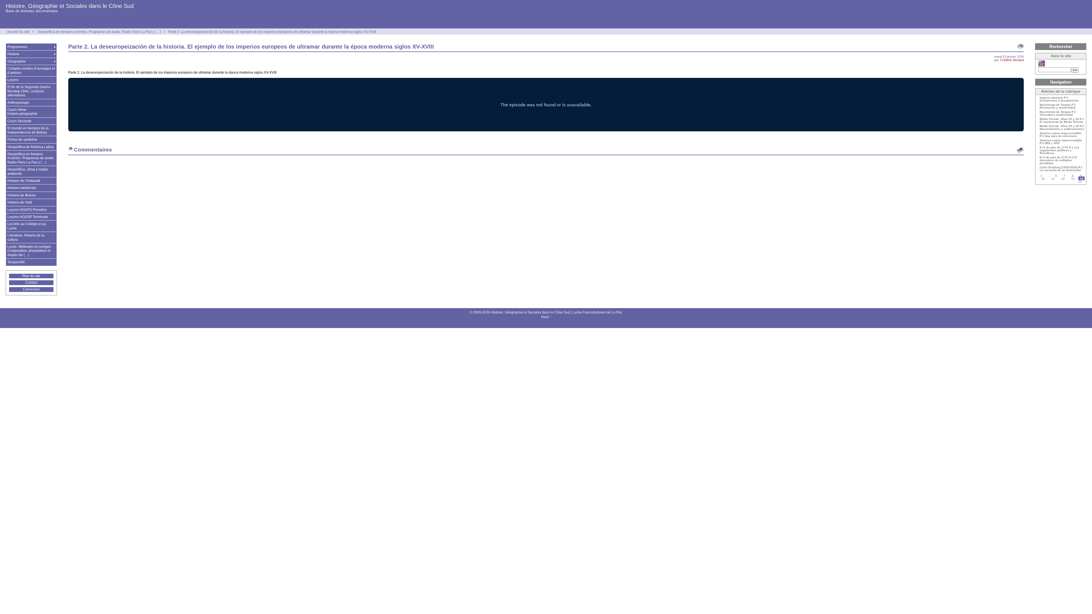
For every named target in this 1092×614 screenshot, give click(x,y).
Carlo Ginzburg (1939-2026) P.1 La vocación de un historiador (1061, 169)
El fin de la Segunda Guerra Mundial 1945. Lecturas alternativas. (28, 91)
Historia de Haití (19, 202)
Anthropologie (18, 103)
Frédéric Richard (1012, 60)
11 (1053, 178)
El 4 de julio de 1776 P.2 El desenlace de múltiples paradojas (1058, 160)
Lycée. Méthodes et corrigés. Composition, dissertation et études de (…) (29, 251)
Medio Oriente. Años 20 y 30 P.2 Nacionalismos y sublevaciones (1062, 127)
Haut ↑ (546, 317)
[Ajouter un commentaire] (1020, 150)
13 (1073, 178)
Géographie (16, 61)
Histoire (13, 54)
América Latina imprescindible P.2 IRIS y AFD (1061, 142)
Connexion (31, 289)
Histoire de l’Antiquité (23, 181)
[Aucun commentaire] (1020, 46)
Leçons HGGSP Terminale (27, 217)
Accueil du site (18, 32)
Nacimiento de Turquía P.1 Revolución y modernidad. (1058, 106)
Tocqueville (16, 262)
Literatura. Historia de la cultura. (25, 237)
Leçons (13, 80)
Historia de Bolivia (21, 195)
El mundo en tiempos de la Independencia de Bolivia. (28, 130)
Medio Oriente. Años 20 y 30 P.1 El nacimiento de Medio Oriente (1062, 120)
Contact (31, 283)
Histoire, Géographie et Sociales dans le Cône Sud (70, 6)
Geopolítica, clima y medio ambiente (27, 171)
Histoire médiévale (21, 188)
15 (1080, 181)
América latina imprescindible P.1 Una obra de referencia (1060, 135)
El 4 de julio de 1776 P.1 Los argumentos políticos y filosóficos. (1059, 150)
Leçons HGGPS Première (27, 210)
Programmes (17, 47)
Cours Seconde (19, 121)
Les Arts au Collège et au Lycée (26, 226)
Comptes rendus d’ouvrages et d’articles (31, 70)
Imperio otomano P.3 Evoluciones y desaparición (1059, 99)
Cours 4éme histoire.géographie (22, 112)
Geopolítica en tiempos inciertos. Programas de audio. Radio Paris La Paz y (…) (99, 32)
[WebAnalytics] (546, 323)
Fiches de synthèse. (22, 140)
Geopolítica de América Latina (30, 147)
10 (1043, 178)
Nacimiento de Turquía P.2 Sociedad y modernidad (1058, 113)
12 (1063, 178)
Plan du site (31, 276)
